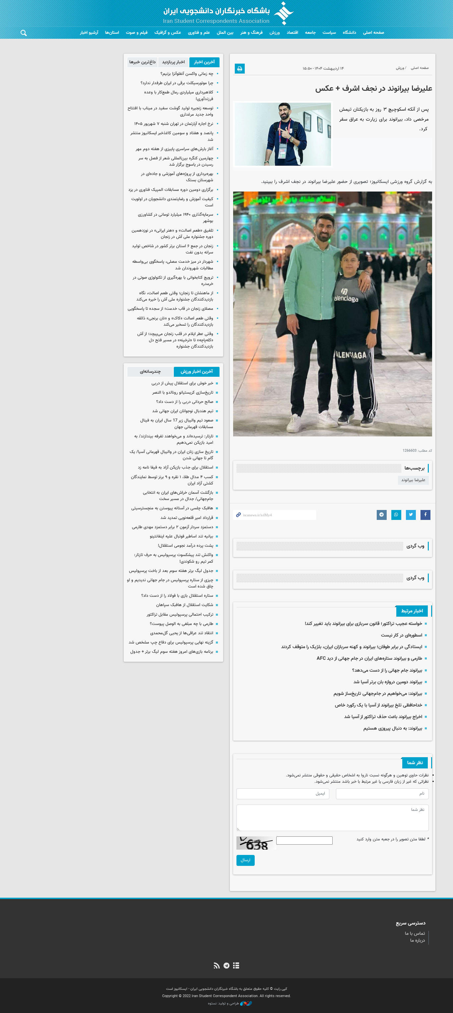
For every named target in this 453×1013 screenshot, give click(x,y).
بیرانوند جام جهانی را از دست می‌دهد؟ (387, 670)
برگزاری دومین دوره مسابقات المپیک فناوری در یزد (170, 190)
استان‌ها (112, 32)
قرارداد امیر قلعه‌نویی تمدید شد (187, 518)
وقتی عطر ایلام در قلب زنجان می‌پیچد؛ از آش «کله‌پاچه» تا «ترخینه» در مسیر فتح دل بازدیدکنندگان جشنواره (175, 340)
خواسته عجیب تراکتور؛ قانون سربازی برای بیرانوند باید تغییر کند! (363, 624)
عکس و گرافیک (168, 32)
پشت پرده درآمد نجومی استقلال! (185, 545)
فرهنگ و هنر (251, 32)
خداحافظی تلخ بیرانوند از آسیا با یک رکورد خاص (378, 705)
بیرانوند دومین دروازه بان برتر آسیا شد (388, 682)
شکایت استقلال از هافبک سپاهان (184, 605)
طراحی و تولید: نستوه (224, 1003)
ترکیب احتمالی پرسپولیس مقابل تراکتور (180, 614)
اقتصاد (292, 32)
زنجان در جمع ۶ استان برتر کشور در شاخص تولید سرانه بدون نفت (172, 249)
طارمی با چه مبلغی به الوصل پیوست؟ (181, 624)
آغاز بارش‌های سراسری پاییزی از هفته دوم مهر (174, 149)
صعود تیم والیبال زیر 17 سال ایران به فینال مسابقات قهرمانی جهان (176, 423)
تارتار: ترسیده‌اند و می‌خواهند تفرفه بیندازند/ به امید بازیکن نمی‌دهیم (173, 439)
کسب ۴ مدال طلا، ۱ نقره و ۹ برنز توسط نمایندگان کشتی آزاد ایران (172, 480)
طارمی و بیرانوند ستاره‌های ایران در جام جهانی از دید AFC (369, 658)
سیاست (329, 32)
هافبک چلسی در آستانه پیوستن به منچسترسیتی (172, 508)
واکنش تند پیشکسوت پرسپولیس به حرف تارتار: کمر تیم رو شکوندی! (173, 558)
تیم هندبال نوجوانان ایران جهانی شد (182, 411)
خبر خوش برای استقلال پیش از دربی (182, 383)
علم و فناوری (199, 32)
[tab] (204, 62)
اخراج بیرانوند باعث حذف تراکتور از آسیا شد (383, 717)
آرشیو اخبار (89, 32)
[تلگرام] (226, 966)
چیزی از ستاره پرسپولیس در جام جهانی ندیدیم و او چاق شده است (170, 583)
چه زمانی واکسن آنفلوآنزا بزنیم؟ (187, 74)
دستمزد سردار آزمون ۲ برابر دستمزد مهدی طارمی (172, 527)
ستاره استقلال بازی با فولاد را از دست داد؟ (177, 595)
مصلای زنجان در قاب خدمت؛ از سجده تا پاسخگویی (170, 309)
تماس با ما (415, 933)
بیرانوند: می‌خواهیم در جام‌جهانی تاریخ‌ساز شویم (378, 694)
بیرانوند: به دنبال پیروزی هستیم (392, 728)
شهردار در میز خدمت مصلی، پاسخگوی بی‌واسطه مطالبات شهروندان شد (172, 264)
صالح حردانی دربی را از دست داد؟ (184, 402)
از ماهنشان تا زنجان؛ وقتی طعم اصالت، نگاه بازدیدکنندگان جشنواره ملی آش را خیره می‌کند (174, 296)
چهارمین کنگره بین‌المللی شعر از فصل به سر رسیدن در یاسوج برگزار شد (175, 161)
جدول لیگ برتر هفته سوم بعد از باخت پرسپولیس (171, 571)
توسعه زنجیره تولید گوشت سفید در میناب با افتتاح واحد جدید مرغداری (170, 111)
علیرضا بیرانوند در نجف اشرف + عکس (373, 89)
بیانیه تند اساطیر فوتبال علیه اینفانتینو (181, 536)
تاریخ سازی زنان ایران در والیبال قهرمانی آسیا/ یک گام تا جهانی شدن (171, 455)
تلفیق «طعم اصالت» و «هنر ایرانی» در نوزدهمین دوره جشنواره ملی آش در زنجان (172, 233)
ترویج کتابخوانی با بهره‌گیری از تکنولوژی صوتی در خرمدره (173, 280)
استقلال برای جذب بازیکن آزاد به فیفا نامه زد (175, 467)
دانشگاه (349, 32)
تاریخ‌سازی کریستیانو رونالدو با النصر (182, 392)
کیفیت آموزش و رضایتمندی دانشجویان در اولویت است (172, 202)
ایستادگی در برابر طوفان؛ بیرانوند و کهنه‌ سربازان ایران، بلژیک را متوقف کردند (351, 647)
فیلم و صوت (137, 32)
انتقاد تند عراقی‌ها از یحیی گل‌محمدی (181, 633)
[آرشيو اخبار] (236, 966)
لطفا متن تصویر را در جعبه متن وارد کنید (392, 839)
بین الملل (225, 32)
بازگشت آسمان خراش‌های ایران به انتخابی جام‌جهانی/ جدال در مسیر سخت (178, 495)
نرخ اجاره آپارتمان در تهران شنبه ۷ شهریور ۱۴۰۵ (173, 124)
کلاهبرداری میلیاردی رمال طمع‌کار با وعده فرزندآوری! (178, 95)
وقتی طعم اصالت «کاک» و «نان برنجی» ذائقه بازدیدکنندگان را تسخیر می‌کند (175, 321)
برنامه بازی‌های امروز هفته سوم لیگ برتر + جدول (171, 651)
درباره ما (417, 940)
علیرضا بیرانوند (413, 480)
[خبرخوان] (217, 966)
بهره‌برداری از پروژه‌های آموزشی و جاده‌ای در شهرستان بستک (177, 177)
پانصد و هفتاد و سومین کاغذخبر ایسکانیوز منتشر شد (171, 136)
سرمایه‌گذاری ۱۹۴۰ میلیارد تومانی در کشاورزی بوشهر (175, 217)
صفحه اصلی (373, 32)
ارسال (245, 860)
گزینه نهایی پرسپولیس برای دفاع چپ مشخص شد (171, 642)
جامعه (310, 32)
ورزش (275, 32)
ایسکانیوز (380, 182)
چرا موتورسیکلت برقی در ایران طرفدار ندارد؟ (177, 83)
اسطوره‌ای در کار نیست (401, 635)
